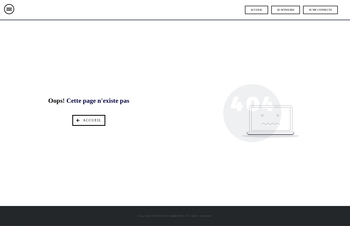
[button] (9, 9)
